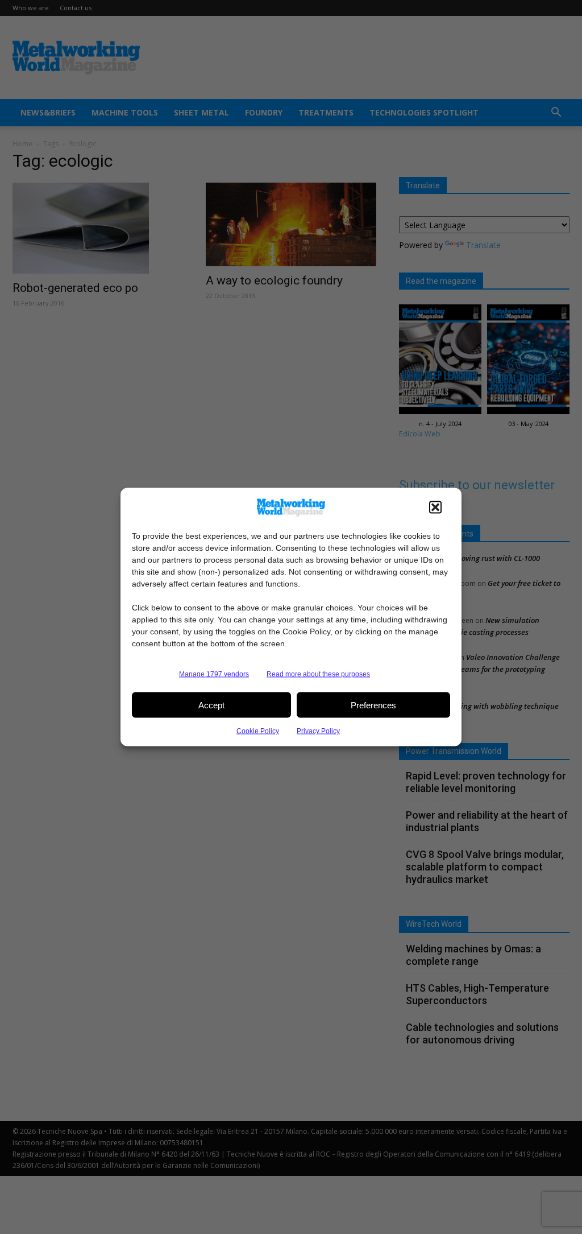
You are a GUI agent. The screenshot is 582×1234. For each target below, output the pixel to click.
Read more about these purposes (318, 674)
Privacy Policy (318, 731)
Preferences (373, 704)
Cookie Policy (257, 731)
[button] (435, 507)
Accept (211, 704)
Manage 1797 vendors (214, 674)
